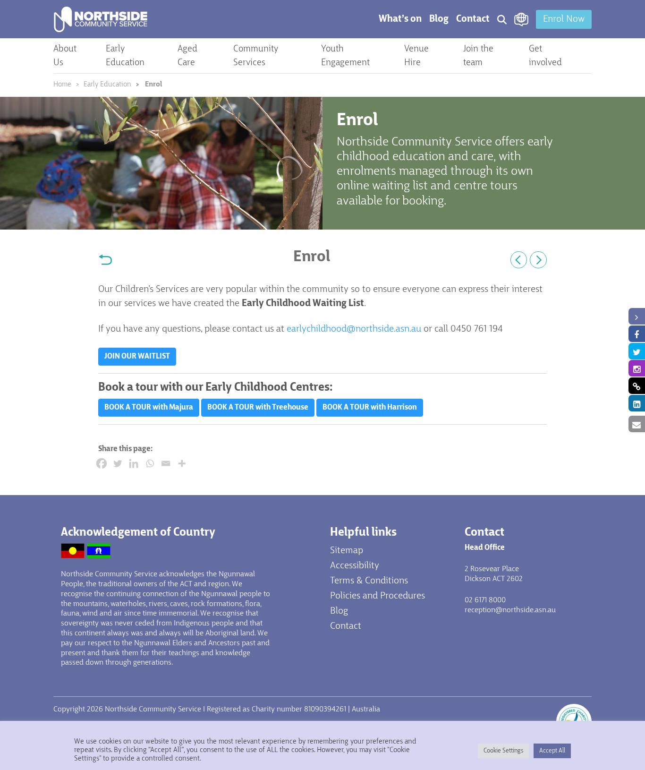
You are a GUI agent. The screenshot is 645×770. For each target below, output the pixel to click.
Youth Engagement (345, 56)
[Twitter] (117, 463)
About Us (64, 56)
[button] (137, 357)
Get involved (545, 56)
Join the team (478, 56)
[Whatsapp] (150, 463)
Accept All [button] (552, 751)
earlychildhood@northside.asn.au (354, 329)
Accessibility (354, 566)
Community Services (255, 56)
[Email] (166, 463)
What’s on (400, 19)
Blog (439, 19)
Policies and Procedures (377, 596)
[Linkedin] (134, 463)
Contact (473, 19)
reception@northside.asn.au (510, 610)
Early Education (125, 56)
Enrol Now (564, 19)
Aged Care (187, 56)
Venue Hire (416, 56)
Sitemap (346, 551)
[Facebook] (101, 463)
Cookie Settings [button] (503, 751)
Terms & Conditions (369, 581)
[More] (182, 463)
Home (62, 84)
